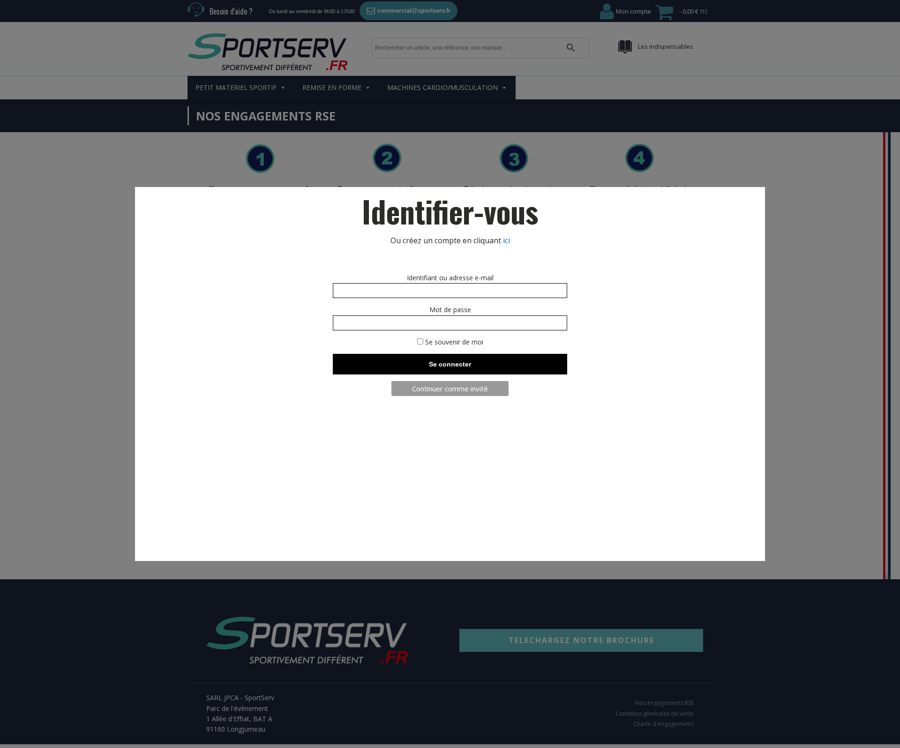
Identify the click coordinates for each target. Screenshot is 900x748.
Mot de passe (450, 309)
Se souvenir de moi (453, 341)
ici (506, 240)
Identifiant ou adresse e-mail (450, 277)
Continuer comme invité (450, 388)
